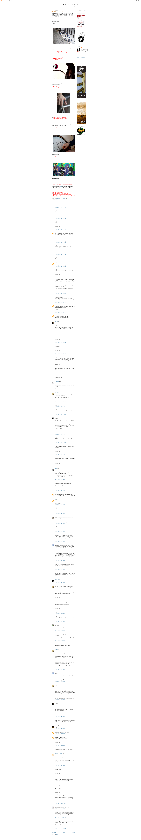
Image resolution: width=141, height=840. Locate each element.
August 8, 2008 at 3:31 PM (60, 699)
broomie (56, 468)
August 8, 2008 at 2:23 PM (60, 613)
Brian (55, 805)
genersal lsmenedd (57, 314)
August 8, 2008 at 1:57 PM (60, 569)
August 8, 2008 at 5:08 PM (60, 728)
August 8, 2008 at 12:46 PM (60, 414)
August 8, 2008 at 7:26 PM (60, 750)
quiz (56, 199)
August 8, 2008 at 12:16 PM (60, 353)
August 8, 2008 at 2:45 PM (60, 630)
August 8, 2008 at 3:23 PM (60, 681)
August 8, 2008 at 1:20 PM (60, 465)
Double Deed (57, 579)
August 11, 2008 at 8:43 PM (60, 828)
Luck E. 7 (56, 321)
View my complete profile (81, 57)
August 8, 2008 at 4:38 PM (60, 723)
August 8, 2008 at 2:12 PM (60, 594)
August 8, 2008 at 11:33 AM (60, 218)
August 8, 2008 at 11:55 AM (60, 272)
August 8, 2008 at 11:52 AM (60, 266)
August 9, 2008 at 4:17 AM (60, 803)
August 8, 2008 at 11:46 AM (60, 254)
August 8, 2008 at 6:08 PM (60, 733)
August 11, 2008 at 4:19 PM (60, 817)
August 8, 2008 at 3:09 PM (60, 646)
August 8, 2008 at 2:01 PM (60, 582)
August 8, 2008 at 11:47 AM (60, 260)
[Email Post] (66, 198)
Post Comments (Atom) (59, 834)
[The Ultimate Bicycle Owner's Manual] (81, 28)
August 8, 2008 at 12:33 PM (60, 401)
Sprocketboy (57, 543)
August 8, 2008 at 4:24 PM (60, 716)
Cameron (56, 731)
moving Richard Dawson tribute (63, 19)
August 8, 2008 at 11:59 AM (60, 312)
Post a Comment (54, 830)
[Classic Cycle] (81, 135)
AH (55, 304)
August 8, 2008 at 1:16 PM (60, 460)
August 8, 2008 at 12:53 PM (60, 442)
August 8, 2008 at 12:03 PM (60, 318)
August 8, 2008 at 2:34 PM (60, 621)
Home (64, 832)
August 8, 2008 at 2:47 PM (60, 640)
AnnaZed (56, 392)
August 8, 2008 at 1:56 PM (60, 560)
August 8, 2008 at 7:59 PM (60, 765)
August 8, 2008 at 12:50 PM (60, 434)
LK (55, 516)
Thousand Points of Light (58, 753)
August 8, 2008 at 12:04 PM (60, 342)
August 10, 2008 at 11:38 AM (61, 808)
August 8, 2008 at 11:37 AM (60, 229)
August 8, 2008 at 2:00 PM (60, 577)
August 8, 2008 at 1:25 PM (60, 490)
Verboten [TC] (57, 623)
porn (58, 13)
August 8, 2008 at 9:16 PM (60, 790)
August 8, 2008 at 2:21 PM (60, 605)
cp (55, 262)
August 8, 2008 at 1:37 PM (60, 523)
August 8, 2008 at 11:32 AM (60, 207)
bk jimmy (56, 492)
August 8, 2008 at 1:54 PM (60, 531)
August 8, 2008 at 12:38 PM (60, 406)
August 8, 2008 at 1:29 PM (60, 497)
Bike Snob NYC (70, 5)
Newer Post (54, 832)
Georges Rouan (57, 231)
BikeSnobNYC (57, 381)
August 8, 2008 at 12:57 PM (60, 448)
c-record (56, 725)
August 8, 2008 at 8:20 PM (60, 770)
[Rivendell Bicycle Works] (81, 97)
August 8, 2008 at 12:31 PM (60, 378)
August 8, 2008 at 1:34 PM (60, 513)
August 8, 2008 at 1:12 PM (60, 454)
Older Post (73, 832)
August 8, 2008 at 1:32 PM (60, 504)
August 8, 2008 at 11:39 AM (60, 249)
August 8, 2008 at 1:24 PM (60, 479)
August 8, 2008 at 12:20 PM (60, 362)
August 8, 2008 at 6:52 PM (60, 745)
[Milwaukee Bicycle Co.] (81, 123)
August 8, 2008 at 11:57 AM (60, 302)
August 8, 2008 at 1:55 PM (60, 541)
